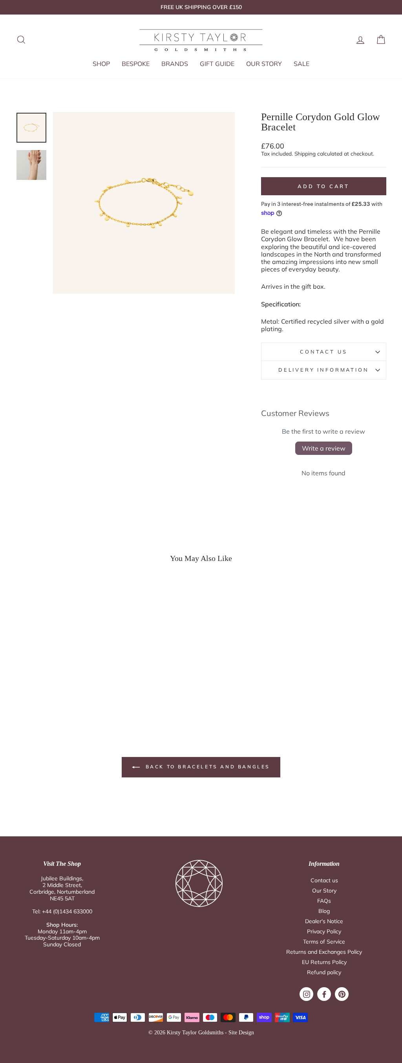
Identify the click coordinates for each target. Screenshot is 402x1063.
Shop (101, 64)
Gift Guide (217, 64)
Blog (324, 911)
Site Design (241, 1033)
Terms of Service (324, 941)
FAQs (324, 900)
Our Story (264, 64)
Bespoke (136, 64)
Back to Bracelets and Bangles (206, 767)
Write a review (323, 448)
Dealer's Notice (324, 921)
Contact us (324, 880)
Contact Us (323, 351)
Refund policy (324, 972)
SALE (301, 64)
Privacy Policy (324, 931)
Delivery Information (323, 370)
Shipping (305, 153)
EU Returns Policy (324, 962)
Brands (174, 64)
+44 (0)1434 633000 (67, 911)
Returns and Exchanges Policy (324, 951)
